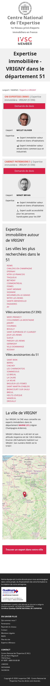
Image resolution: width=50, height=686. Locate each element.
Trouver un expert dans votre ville (24, 549)
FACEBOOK (5, 670)
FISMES (10, 286)
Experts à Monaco (8, 642)
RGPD (3, 636)
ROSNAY (11, 349)
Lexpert (5, 90)
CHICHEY (11, 365)
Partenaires (5, 623)
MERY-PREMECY (14, 317)
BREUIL (10, 392)
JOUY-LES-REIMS (14, 334)
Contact (4, 630)
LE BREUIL (11, 374)
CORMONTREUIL (14, 283)
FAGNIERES (12, 304)
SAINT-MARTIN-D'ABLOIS (18, 386)
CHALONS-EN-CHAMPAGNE (19, 268)
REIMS (10, 265)
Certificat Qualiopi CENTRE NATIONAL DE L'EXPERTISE (21, 608)
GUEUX (10, 337)
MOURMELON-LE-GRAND (18, 295)
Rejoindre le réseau (8, 627)
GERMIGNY (12, 343)
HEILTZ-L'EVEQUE (14, 395)
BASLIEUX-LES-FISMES (17, 383)
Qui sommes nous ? (8, 620)
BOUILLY (11, 329)
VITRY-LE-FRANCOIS (16, 274)
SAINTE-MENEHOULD (16, 301)
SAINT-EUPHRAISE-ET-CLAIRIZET (21, 332)
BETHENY (11, 280)
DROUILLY (11, 401)
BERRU (10, 362)
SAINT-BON (12, 359)
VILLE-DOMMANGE (15, 346)
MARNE (14, 90)
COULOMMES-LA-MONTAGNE (20, 320)
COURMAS (11, 326)
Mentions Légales (8, 633)
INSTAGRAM (5, 667)
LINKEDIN (4, 664)
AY (8, 306)
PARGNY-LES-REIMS (16, 340)
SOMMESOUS (13, 371)
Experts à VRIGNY (28, 90)
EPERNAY (11, 271)
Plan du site (5, 639)
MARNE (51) (24, 425)
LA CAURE (11, 377)
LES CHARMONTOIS (16, 368)
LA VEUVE (11, 380)
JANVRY (10, 323)
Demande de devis (24, 106)
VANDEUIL (11, 398)
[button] (24, 494)
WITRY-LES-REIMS (15, 298)
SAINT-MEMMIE (14, 289)
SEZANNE (11, 292)
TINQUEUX (12, 277)
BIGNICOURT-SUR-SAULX (18, 389)
